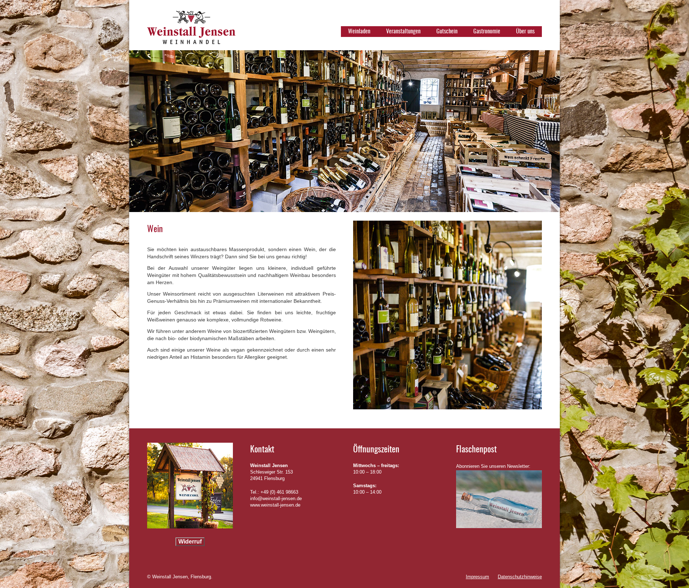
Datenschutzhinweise (520, 576)
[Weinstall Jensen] (191, 30)
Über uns (525, 31)
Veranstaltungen (403, 31)
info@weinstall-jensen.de (276, 498)
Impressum (477, 576)
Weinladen (359, 31)
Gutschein (447, 31)
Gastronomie (486, 31)
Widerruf (190, 541)
